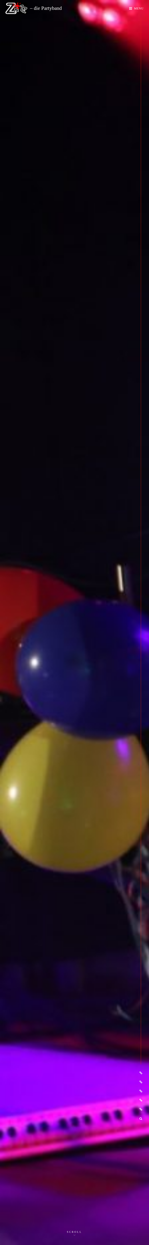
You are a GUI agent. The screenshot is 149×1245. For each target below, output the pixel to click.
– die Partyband (46, 8)
